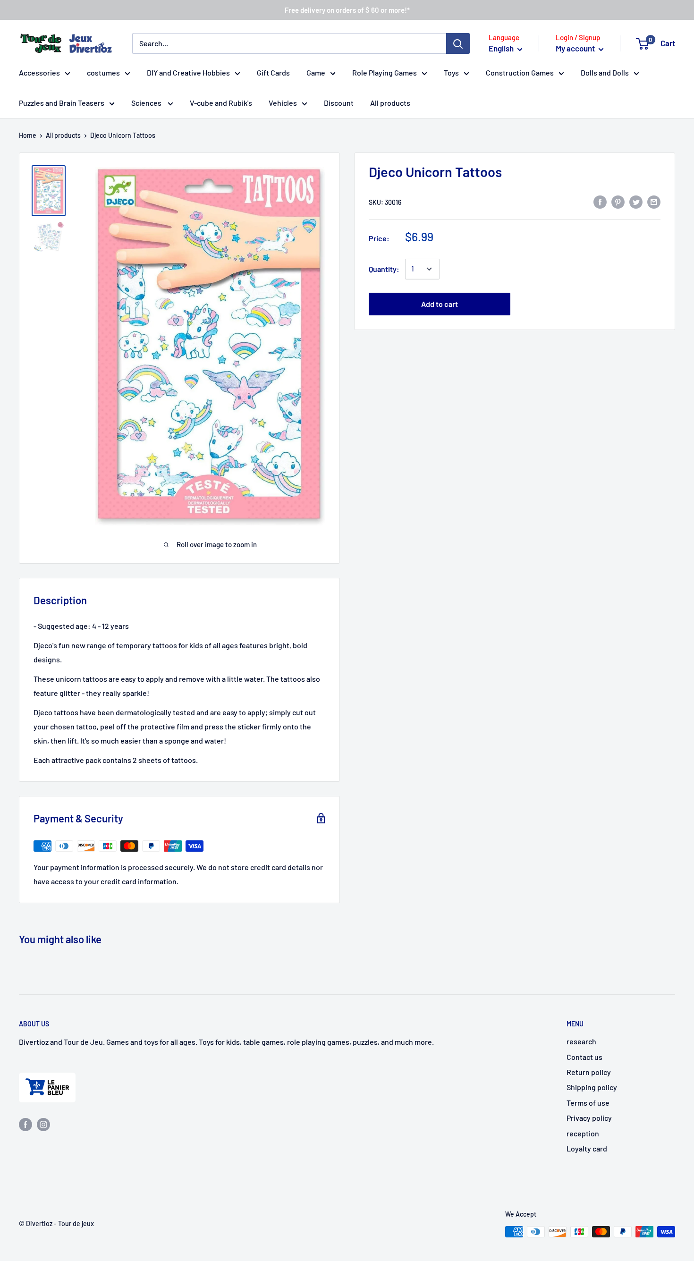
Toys (451, 72)
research (581, 1041)
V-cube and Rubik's (221, 102)
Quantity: (384, 268)
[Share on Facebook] (600, 201)
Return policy (589, 1071)
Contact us (584, 1056)
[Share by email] (653, 201)
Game (315, 72)
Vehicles (283, 102)
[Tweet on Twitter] (636, 201)
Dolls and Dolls (605, 72)
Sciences (147, 102)
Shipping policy (592, 1087)
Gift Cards (273, 72)
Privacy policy (589, 1117)
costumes (103, 72)
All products (390, 102)
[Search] (458, 43)
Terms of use (588, 1102)
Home (27, 135)
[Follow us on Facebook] (25, 1124)
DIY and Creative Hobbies (188, 72)
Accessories (39, 72)
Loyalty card (587, 1148)
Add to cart (439, 303)
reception (583, 1133)
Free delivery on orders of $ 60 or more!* (347, 10)
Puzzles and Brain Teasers (61, 102)
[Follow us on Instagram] (43, 1124)
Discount (339, 102)
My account (576, 48)
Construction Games (520, 72)
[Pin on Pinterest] (618, 201)
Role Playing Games (384, 72)
